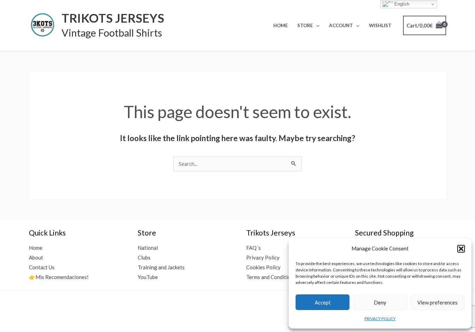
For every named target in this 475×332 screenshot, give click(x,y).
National (148, 248)
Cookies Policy (263, 267)
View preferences (437, 302)
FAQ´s (253, 248)
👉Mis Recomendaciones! (59, 277)
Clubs (144, 257)
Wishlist (380, 25)
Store (305, 25)
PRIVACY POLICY (380, 318)
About (36, 257)
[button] (461, 248)
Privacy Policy (263, 257)
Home (280, 25)
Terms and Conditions (271, 277)
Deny (380, 302)
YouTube (148, 277)
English (401, 4)
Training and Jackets (161, 267)
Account (341, 25)
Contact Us (42, 267)
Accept (323, 302)
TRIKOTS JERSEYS (113, 17)
